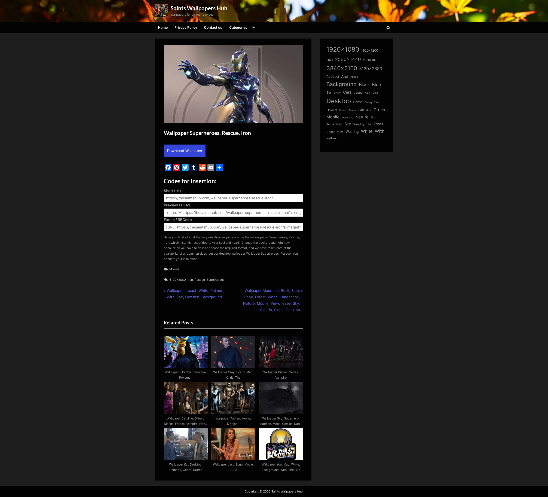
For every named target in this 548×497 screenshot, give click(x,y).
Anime (354, 76)
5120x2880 (177, 279)
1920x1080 (342, 49)
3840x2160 (341, 68)
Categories (238, 27)
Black (364, 84)
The (368, 124)
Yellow (331, 138)
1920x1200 (369, 50)
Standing (358, 124)
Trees (378, 124)
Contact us (213, 27)
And (344, 76)
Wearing (352, 131)
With (379, 131)
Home (163, 27)
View (340, 131)
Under (330, 131)
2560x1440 (348, 59)
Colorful (358, 92)
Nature (361, 117)
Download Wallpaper (184, 151)
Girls (368, 110)
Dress (357, 102)
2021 (329, 60)
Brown (337, 92)
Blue (376, 84)
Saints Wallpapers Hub (199, 8)
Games (352, 110)
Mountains (347, 117)
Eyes (377, 102)
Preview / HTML (177, 205)
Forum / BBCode (178, 220)
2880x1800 (370, 60)
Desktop (338, 101)
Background (341, 84)
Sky (347, 124)
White (367, 131)
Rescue (200, 279)
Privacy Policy (185, 27)
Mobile (333, 116)
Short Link (173, 191)
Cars (347, 92)
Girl (361, 110)
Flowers (331, 110)
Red (339, 124)
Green (379, 109)
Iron (190, 279)
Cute (375, 92)
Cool (368, 92)
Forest (342, 110)
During (368, 102)
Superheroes (215, 279)
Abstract (332, 77)
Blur (329, 92)
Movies (174, 269)
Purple (330, 124)
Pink (373, 117)
